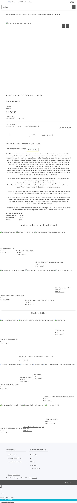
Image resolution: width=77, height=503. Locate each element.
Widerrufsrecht (35, 469)
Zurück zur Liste (10, 14)
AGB (31, 458)
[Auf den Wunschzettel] (67, 26)
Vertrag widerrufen (14, 475)
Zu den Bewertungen (6, 497)
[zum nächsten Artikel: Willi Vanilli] (64, 15)
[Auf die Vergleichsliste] (63, 26)
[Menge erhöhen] (31, 139)
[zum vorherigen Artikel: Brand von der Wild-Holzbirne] (61, 15)
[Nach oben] (1, 486)
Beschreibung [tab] (32, 149)
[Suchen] (73, 7)
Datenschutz (34, 455)
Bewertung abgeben (8, 502)
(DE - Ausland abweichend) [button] (30, 126)
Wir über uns (12, 455)
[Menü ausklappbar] (4, 2)
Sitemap (32, 462)
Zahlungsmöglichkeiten (15, 458)
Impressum (33, 465)
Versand (21, 118)
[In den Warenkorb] (7, 21)
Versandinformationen (15, 462)
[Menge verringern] (7, 135)
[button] (63, 2)
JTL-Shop (73, 482)
